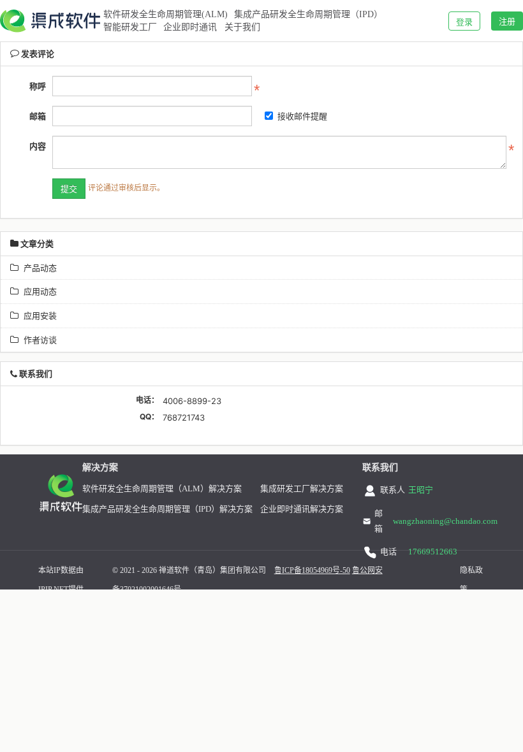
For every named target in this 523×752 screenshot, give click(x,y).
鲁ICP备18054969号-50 (312, 570)
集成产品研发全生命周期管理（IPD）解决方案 (167, 509)
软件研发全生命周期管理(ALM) (165, 14)
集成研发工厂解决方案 (301, 488)
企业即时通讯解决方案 (301, 509)
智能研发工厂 (130, 27)
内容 (37, 146)
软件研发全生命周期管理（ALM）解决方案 (162, 488)
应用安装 (37, 315)
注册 (507, 21)
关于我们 (242, 27)
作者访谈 (37, 340)
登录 (464, 22)
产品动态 (37, 268)
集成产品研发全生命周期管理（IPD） (308, 14)
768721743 (184, 417)
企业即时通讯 (190, 27)
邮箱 (37, 116)
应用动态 (37, 291)
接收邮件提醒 (302, 116)
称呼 (37, 86)
